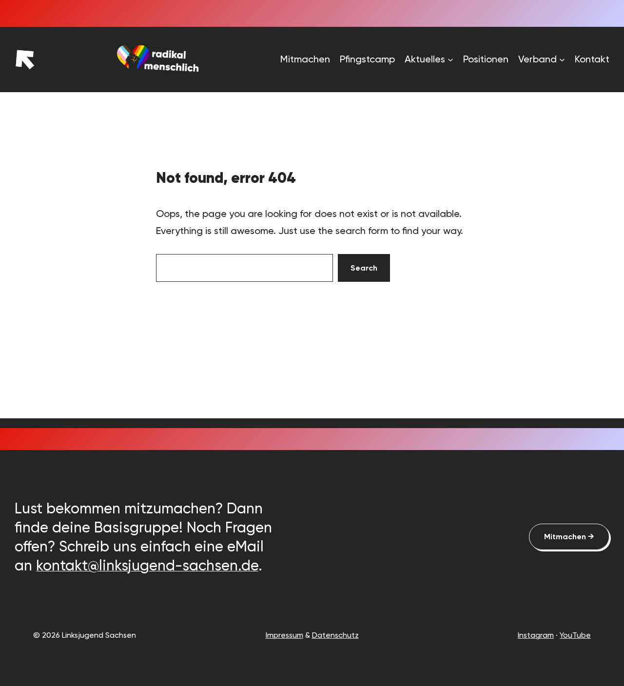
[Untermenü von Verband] (562, 59)
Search (364, 268)
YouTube (575, 635)
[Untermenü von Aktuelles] (450, 59)
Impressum (284, 635)
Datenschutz (335, 635)
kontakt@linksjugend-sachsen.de (147, 565)
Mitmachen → (569, 536)
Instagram (536, 635)
